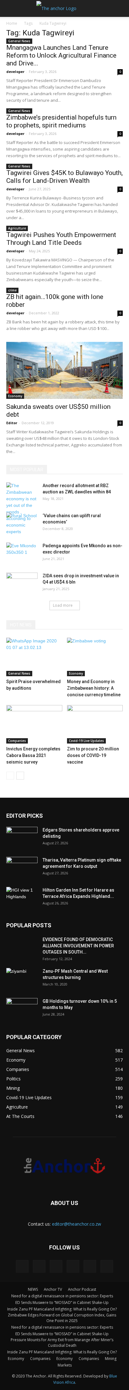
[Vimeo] (90, 1266)
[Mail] (56, 1266)
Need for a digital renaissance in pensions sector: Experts (62, 1296)
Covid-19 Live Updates (86, 741)
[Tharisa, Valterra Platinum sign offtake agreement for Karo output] (22, 868)
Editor (11, 422)
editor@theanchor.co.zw (76, 1224)
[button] (120, 8)
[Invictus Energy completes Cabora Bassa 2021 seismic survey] (34, 724)
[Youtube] (107, 1266)
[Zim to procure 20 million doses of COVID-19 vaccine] (95, 724)
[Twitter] (73, 1266)
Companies (17, 741)
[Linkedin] (39, 1266)
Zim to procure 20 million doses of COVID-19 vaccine (93, 755)
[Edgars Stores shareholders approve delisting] (22, 838)
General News (19, 41)
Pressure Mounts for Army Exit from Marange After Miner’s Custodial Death (62, 1342)
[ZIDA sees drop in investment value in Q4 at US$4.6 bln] (22, 584)
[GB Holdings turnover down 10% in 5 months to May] (22, 1009)
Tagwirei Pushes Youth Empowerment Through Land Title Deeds (61, 238)
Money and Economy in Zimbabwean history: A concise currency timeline (94, 688)
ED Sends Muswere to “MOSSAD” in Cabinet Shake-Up (62, 1302)
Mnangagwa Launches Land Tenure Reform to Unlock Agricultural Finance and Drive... (61, 55)
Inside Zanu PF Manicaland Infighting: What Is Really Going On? (62, 1309)
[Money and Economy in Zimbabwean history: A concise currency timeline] (95, 657)
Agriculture (17, 228)
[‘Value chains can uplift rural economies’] (22, 523)
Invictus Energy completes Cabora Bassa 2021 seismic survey (33, 755)
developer (15, 71)
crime (12, 290)
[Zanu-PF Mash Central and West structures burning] (22, 979)
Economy (15, 396)
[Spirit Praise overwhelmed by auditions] (34, 657)
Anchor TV (53, 1289)
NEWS (33, 1289)
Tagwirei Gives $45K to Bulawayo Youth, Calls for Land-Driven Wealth (64, 176)
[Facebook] (22, 1266)
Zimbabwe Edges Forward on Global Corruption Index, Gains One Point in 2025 (62, 1317)
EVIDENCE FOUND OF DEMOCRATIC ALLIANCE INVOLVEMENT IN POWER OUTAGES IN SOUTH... (78, 946)
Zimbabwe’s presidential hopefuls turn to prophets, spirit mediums (61, 121)
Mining (110, 1358)
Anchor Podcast (82, 1289)
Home (11, 23)
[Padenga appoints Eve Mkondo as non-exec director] (22, 553)
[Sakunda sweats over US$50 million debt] (64, 370)
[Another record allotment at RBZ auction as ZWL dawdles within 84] (22, 508)
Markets (65, 1365)
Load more (63, 605)
